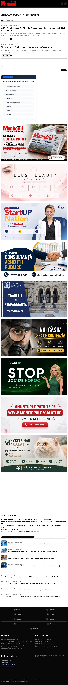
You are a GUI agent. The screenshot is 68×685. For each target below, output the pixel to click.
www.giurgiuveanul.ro (9, 664)
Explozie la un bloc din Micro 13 (10, 529)
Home (2, 20)
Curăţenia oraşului (10, 98)
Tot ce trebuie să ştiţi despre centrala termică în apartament (28, 47)
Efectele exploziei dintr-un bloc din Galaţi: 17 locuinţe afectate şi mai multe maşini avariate (26, 519)
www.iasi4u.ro (7, 662)
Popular (17, 537)
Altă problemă (9, 114)
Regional (3, 44)
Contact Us (15, 679)
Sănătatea (8, 106)
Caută (63, 70)
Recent (50, 537)
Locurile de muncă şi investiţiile (13, 102)
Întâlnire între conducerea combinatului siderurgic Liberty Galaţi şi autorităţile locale (31, 558)
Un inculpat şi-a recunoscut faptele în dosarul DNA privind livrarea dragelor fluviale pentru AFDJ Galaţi (35, 544)
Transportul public (10, 94)
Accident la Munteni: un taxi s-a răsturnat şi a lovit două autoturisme (20, 531)
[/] (62, 3)
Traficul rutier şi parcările (11, 90)
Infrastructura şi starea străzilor (13, 86)
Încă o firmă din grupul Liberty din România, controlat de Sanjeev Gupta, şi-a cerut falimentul (33, 551)
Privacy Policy (23, 679)
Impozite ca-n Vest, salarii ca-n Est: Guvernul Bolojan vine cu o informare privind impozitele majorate (35, 566)
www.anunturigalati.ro (9, 660)
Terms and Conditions (34, 679)
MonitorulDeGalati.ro (30, 119)
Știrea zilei (4, 25)
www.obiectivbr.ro (8, 669)
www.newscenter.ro (8, 666)
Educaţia (8, 110)
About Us (8, 679)
